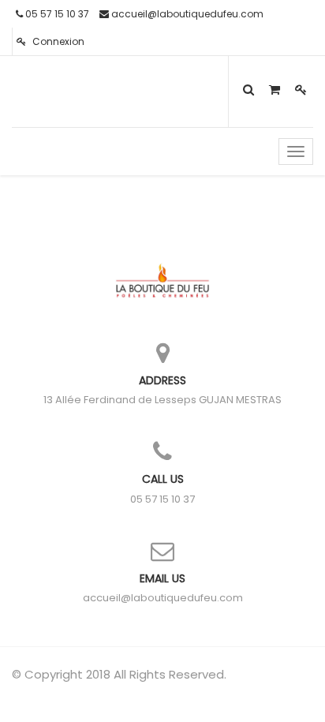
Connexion (57, 41)
